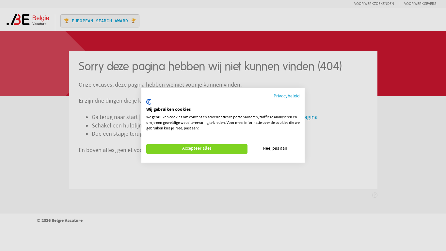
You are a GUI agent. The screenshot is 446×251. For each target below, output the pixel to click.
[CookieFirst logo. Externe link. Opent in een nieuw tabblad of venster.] (148, 102)
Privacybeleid (287, 96)
